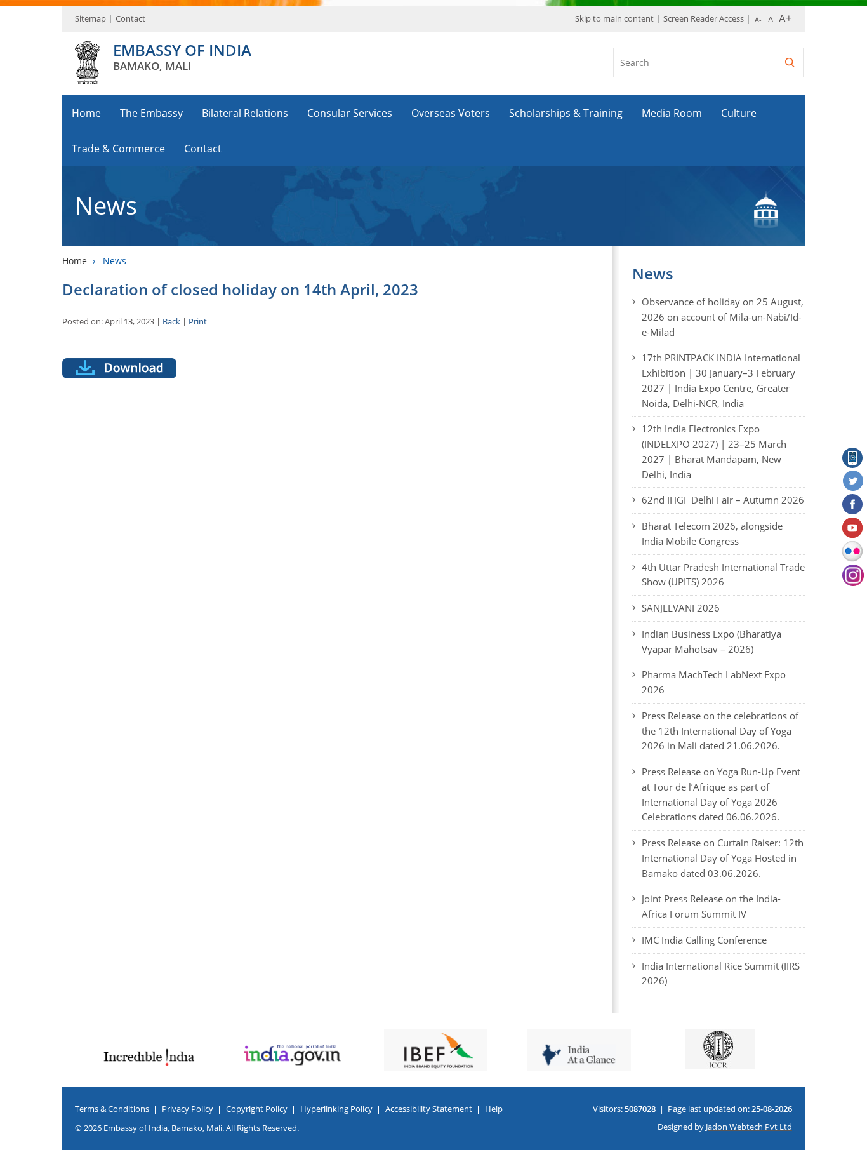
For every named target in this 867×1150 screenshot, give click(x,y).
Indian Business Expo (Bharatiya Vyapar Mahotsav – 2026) (711, 641)
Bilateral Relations (245, 113)
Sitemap (90, 18)
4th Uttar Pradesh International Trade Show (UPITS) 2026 (723, 575)
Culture (739, 113)
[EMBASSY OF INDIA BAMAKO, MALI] (87, 77)
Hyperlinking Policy (336, 1108)
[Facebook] (853, 505)
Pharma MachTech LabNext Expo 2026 (714, 682)
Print (198, 321)
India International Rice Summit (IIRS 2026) (721, 973)
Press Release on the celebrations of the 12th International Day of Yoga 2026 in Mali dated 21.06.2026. (720, 730)
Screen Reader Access (703, 18)
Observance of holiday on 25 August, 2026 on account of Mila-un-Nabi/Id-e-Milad (723, 316)
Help (494, 1108)
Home (86, 113)
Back (171, 321)
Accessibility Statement (428, 1108)
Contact (130, 18)
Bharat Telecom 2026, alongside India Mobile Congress (712, 533)
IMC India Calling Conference (704, 939)
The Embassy (151, 113)
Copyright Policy (257, 1108)
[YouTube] (853, 528)
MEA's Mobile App (853, 458)
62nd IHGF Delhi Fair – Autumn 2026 (723, 499)
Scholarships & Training (566, 113)
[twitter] (853, 481)
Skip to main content (614, 18)
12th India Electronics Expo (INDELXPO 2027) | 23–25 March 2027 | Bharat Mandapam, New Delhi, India (714, 451)
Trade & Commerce (118, 149)
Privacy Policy (187, 1108)
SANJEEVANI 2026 (681, 607)
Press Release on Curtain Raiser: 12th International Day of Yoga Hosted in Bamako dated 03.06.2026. (723, 857)
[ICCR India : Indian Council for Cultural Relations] (720, 1049)
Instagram (853, 575)
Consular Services (349, 113)
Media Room (672, 113)
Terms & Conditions (112, 1108)
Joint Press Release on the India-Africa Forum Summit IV (711, 906)
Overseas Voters (450, 113)
